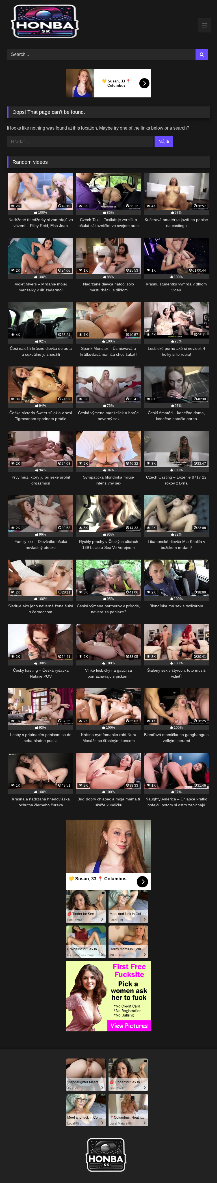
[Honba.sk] (108, 22)
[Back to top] (199, 1166)
